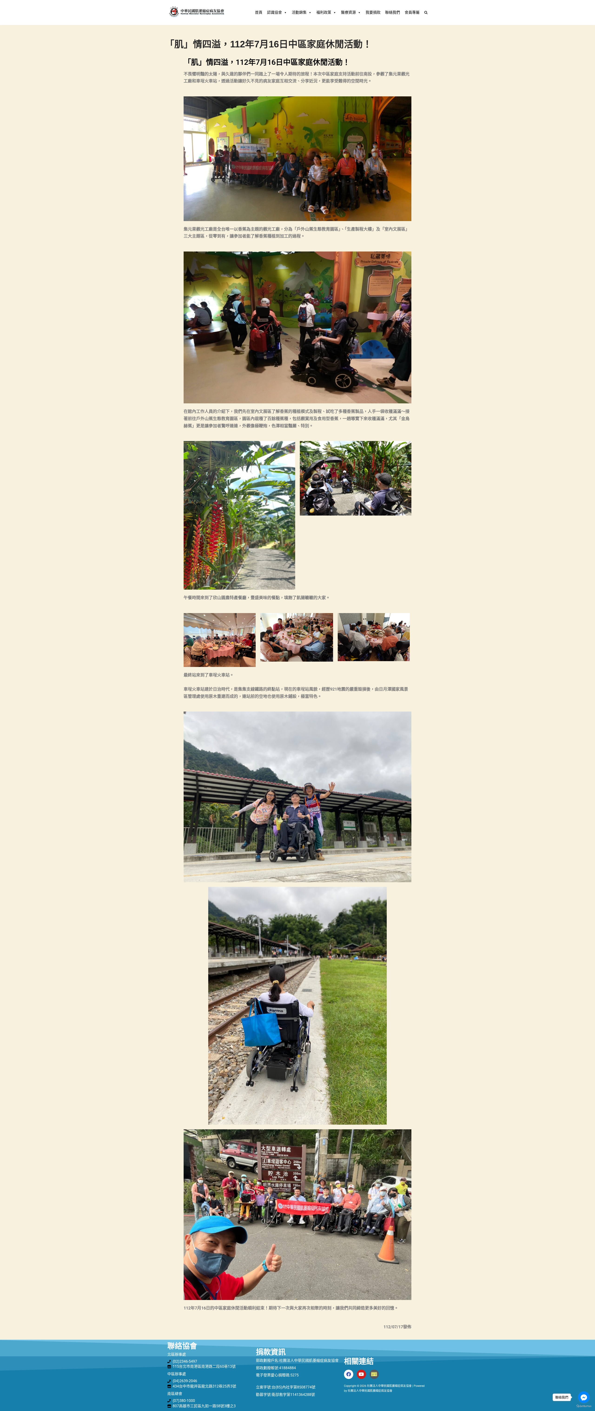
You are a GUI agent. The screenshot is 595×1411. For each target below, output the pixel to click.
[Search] (426, 12)
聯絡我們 (392, 12)
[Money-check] (374, 1374)
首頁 (258, 12)
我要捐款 (373, 12)
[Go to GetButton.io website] (583, 1406)
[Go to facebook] (584, 1397)
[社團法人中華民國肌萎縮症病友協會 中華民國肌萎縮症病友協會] (196, 12)
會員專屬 (412, 12)
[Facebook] (348, 1374)
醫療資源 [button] (348, 12)
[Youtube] (361, 1374)
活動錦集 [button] (299, 12)
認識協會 (274, 12)
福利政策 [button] (323, 12)
